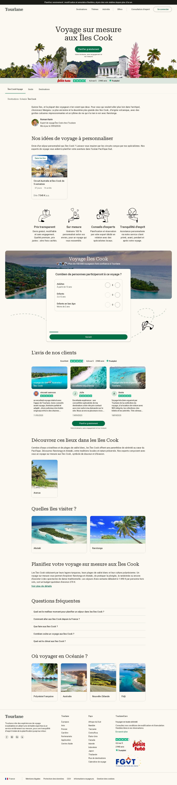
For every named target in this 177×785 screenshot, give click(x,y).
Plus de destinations (97, 758)
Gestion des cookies (105, 779)
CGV (69, 779)
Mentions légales (33, 779)
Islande (91, 744)
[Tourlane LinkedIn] (17, 737)
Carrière (64, 733)
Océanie (23, 99)
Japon (91, 751)
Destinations (13, 99)
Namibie (91, 725)
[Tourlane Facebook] (6, 737)
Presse (64, 729)
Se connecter (163, 9)
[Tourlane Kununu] (22, 737)
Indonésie (92, 747)
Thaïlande (92, 754)
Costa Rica (93, 733)
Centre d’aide (67, 744)
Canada (91, 740)
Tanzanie (92, 729)
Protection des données (54, 779)
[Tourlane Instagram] (11, 737)
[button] (14, 9)
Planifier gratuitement (88, 49)
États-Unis (93, 736)
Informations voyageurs (84, 779)
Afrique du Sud (94, 722)
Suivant (88, 337)
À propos (65, 722)
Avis (63, 725)
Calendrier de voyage (97, 762)
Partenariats (66, 736)
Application (66, 740)
